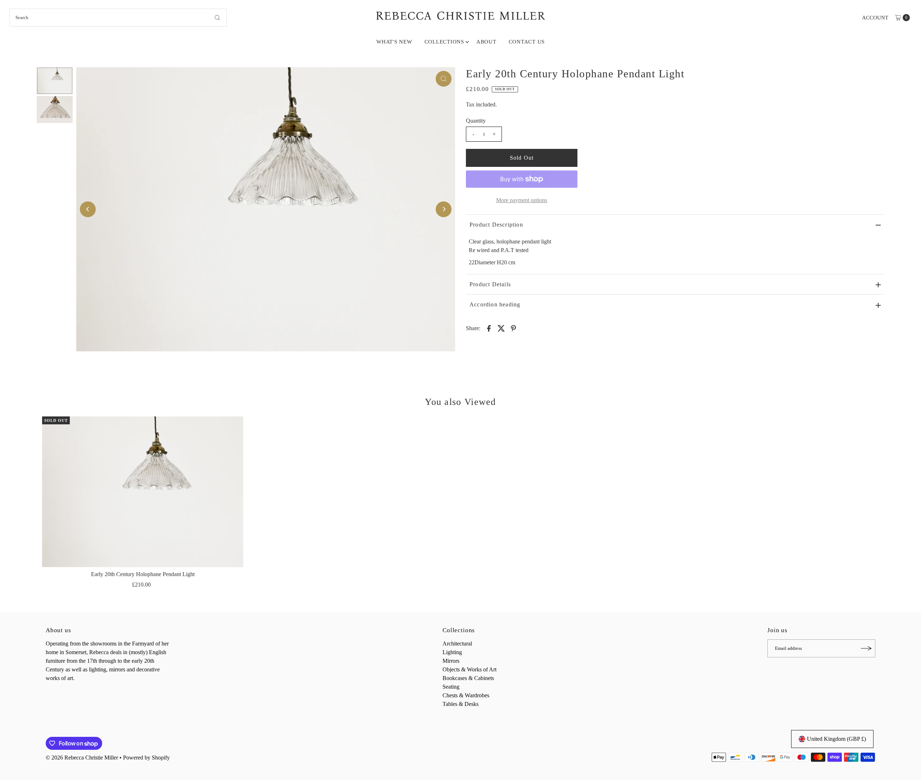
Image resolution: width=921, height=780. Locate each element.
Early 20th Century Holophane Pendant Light (143, 574)
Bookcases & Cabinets (468, 678)
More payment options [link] (521, 200)
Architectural (457, 643)
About (486, 42)
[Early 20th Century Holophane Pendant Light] (142, 491)
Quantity (476, 121)
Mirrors (451, 661)
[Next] (444, 209)
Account (875, 17)
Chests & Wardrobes (466, 695)
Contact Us (527, 42)
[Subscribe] (866, 648)
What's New (394, 42)
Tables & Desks (460, 704)
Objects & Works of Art (469, 669)
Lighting (452, 652)
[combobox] (118, 18)
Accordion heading (494, 304)
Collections (444, 42)
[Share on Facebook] (489, 328)
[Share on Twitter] (501, 328)
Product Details (490, 284)
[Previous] (88, 209)
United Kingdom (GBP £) (836, 739)
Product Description (496, 225)
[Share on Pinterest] (513, 328)
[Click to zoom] (444, 79)
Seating (451, 687)
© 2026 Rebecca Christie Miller (82, 757)
